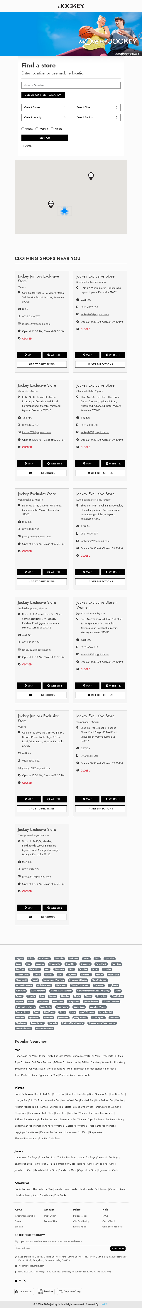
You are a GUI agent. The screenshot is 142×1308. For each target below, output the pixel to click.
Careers (19, 1221)
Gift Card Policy (81, 1221)
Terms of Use (50, 1221)
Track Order (50, 1216)
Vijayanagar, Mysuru (87, 722)
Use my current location (43, 94)
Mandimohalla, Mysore (30, 499)
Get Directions (43, 364)
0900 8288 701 (89, 756)
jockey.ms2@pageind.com (95, 541)
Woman (43, 128)
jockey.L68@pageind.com (95, 314)
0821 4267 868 (30, 425)
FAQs (105, 1216)
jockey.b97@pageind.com (95, 432)
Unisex (29, 128)
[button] (51, 204)
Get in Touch (108, 1221)
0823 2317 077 (30, 869)
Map (30, 354)
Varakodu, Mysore (28, 391)
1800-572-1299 (25, 1271)
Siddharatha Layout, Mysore (91, 282)
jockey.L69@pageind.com (36, 324)
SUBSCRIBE (117, 1248)
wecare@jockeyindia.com (31, 1265)
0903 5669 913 (89, 647)
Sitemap (19, 1226)
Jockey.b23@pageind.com (95, 654)
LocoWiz (104, 1304)
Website (56, 354)
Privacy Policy (80, 1216)
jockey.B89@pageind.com (36, 876)
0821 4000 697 (89, 533)
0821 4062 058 (89, 307)
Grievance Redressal (112, 1226)
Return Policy (79, 1226)
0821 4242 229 (31, 529)
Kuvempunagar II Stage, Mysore (93, 499)
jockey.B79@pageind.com (36, 432)
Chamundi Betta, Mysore (89, 391)
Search (44, 137)
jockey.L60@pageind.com (36, 768)
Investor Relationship (25, 1216)
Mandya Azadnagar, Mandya (33, 835)
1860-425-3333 (53, 1271)
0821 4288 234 (31, 642)
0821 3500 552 (31, 760)
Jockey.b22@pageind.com (36, 650)
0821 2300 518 (89, 425)
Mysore (22, 287)
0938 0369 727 (31, 316)
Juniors (58, 128)
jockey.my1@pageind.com (36, 536)
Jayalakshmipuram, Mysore (32, 608)
